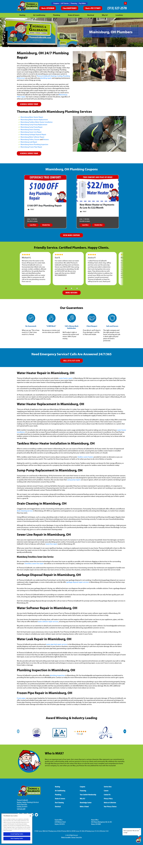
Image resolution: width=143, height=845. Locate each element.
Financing (74, 3)
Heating (22, 15)
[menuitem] (57, 3)
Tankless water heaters (85, 457)
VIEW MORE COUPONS (71, 235)
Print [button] (32, 209)
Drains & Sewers (73, 15)
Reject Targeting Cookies (17, 838)
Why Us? (105, 15)
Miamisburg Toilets (27, 139)
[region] (16, 828)
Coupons (56, 3)
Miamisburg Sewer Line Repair (31, 132)
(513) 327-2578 (117, 8)
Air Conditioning (39, 15)
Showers (46, 139)
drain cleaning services (25, 511)
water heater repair (65, 378)
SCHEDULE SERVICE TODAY (29, 104)
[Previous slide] (18, 731)
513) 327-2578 (21, 809)
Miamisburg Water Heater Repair (32, 117)
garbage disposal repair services (77, 582)
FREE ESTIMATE (96, 8)
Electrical (90, 15)
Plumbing (56, 15)
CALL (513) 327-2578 (71, 361)
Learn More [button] (33, 225)
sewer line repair (51, 544)
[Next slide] (124, 731)
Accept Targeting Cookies (17, 834)
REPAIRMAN (50, 8)
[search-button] (125, 3)
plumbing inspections (57, 675)
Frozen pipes (21, 698)
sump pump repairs (74, 480)
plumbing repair (45, 78)
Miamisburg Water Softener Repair (32, 137)
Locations (119, 15)
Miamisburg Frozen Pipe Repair (31, 147)
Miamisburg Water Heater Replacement (34, 120)
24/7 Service (65, 3)
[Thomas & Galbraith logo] (27, 6)
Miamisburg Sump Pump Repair (32, 127)
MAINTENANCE (72, 8)
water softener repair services (48, 622)
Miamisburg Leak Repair (29, 142)
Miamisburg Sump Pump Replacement (34, 125)
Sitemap (73, 837)
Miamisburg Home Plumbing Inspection (34, 144)
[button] (66, 288)
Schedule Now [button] (46, 225)
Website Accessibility (66, 837)
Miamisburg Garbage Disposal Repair (33, 134)
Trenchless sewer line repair (34, 563)
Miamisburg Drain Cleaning (30, 130)
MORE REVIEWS (72, 293)
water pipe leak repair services (56, 644)
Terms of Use (79, 837)
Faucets (37, 139)
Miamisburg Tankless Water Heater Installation (37, 122)
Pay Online (82, 3)
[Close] (30, 816)
